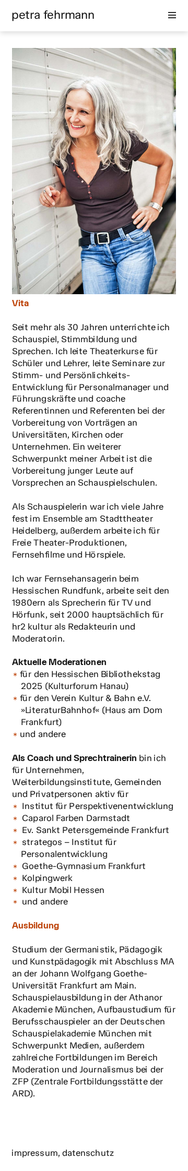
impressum (35, 1153)
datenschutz (88, 1153)
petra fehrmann (53, 14)
